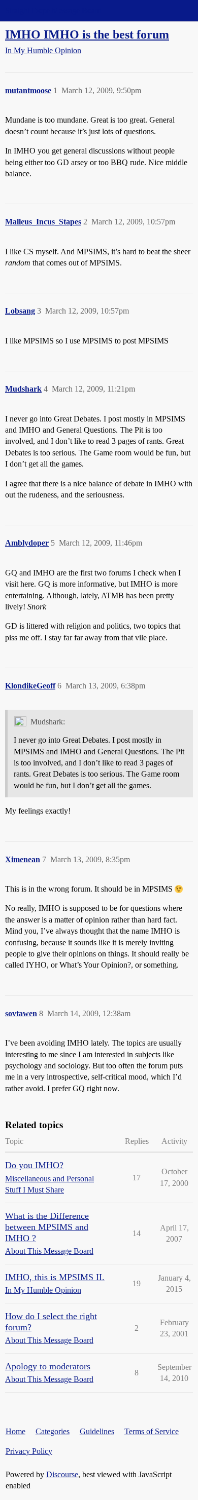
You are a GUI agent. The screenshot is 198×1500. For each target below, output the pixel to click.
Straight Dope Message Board (53, 10)
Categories (53, 1431)
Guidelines (97, 1431)
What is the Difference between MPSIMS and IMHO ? (47, 1227)
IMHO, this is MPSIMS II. (55, 1277)
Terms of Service (151, 1431)
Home (15, 1431)
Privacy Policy (29, 1451)
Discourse (62, 1474)
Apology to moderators (47, 1366)
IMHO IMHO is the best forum (87, 34)
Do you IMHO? (34, 1165)
